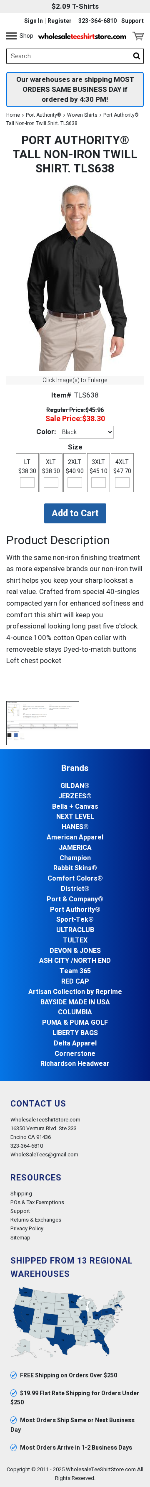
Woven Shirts (82, 115)
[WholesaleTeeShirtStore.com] (82, 36)
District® (75, 889)
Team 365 (75, 971)
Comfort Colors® (75, 878)
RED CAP (75, 981)
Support (132, 21)
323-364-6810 (97, 21)
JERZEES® (75, 796)
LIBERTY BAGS (75, 1033)
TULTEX (75, 940)
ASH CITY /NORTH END (75, 961)
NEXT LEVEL (75, 816)
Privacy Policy (26, 1228)
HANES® (75, 827)
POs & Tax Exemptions (37, 1202)
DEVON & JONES (75, 951)
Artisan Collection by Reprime (75, 992)
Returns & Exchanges (35, 1220)
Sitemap (20, 1238)
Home (13, 115)
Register (60, 21)
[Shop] (11, 36)
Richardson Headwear (75, 1064)
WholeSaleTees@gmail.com (44, 1154)
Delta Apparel (75, 1043)
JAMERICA (75, 848)
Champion (75, 858)
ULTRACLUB (75, 930)
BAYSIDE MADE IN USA (75, 1002)
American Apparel (75, 837)
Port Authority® (43, 115)
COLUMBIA (75, 1012)
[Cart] (138, 36)
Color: (46, 432)
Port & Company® (75, 899)
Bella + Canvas (75, 806)
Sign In (33, 21)
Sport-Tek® (75, 919)
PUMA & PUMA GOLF (75, 1022)
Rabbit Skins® (75, 868)
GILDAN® (75, 786)
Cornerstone (75, 1054)
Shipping (21, 1193)
